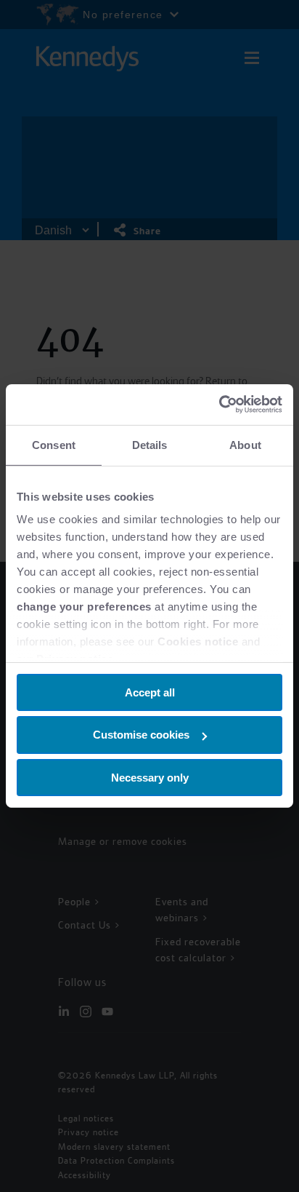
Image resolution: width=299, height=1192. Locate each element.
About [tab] (245, 444)
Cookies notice (197, 641)
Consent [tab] (53, 444)
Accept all (150, 692)
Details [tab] (150, 444)
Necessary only (150, 777)
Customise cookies (141, 734)
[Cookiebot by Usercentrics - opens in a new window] (218, 404)
